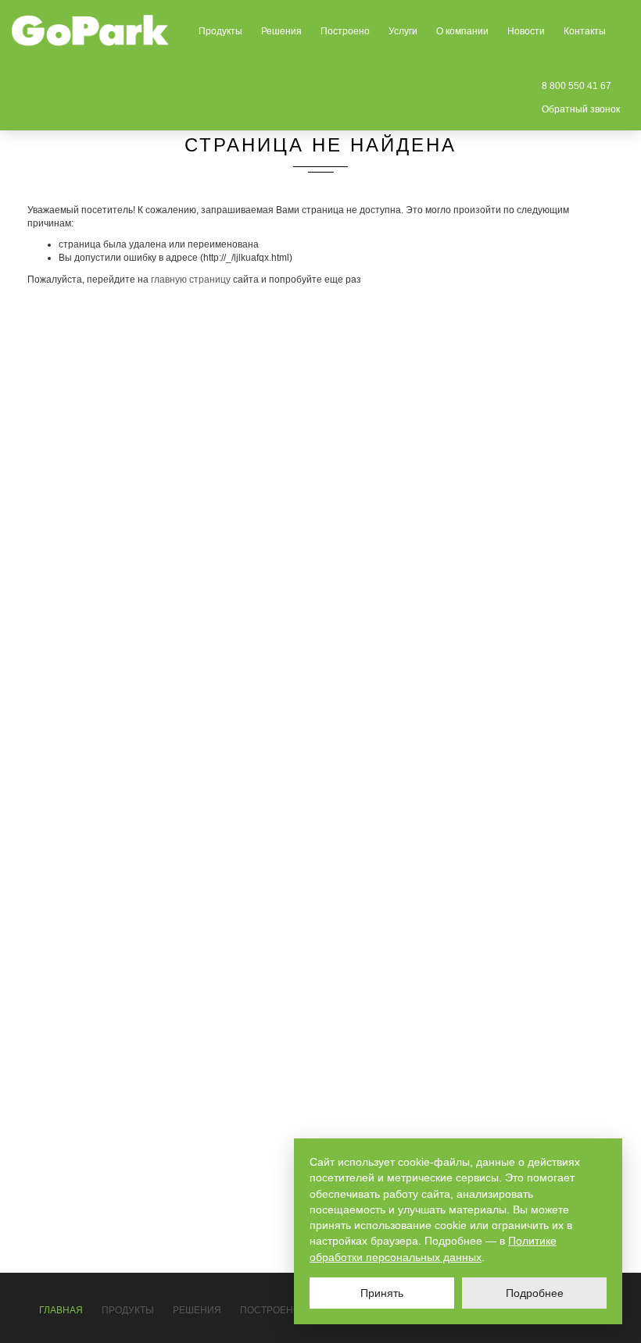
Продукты (220, 31)
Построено (345, 31)
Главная (61, 1310)
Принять (381, 1293)
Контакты (585, 31)
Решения (281, 31)
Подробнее (535, 1293)
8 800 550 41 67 (576, 85)
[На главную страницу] (91, 30)
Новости (526, 31)
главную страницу (191, 279)
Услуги (403, 31)
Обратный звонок (581, 109)
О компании (462, 31)
